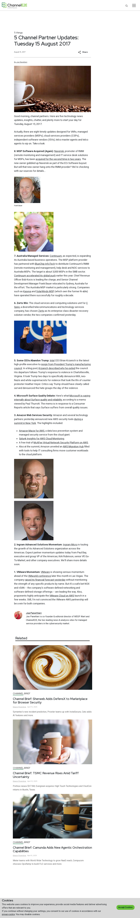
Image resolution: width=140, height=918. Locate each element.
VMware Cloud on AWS (61, 595)
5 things (18, 32)
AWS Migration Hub (73, 446)
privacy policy (8, 914)
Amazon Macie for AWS (31, 430)
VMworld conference (39, 575)
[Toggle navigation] (134, 5)
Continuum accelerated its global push (35, 275)
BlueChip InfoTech (45, 263)
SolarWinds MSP (45, 291)
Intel (52, 360)
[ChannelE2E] (14, 5)
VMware (45, 572)
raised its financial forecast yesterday (45, 579)
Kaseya (27, 291)
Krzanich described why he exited (57, 368)
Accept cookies (125, 907)
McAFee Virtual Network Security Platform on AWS (60, 442)
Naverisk (59, 151)
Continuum (56, 255)
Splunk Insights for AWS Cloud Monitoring (41, 438)
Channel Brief (21, 693)
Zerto (41, 310)
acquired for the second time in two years (58, 159)
